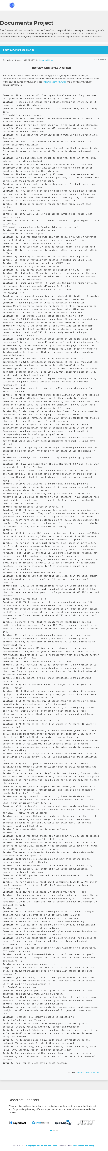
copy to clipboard (100, 59)
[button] (51, 1130)
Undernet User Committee (54, 81)
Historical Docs (45, 60)
